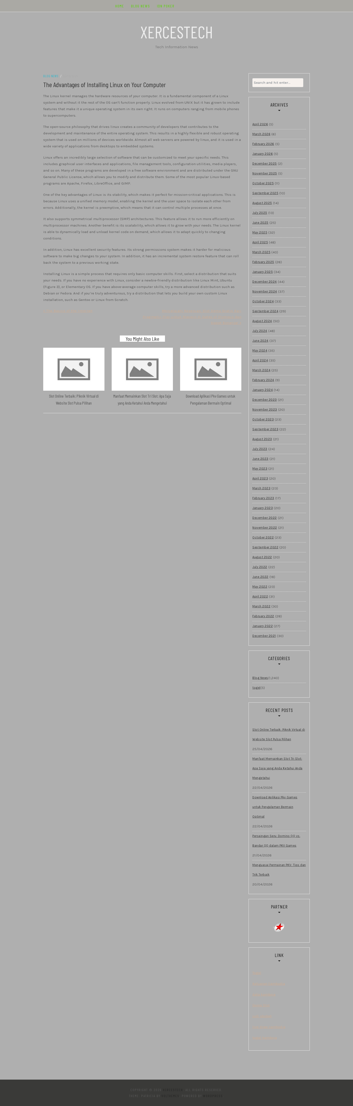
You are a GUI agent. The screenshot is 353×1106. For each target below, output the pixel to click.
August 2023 (262, 439)
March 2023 (261, 488)
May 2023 (259, 468)
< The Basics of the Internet (67, 311)
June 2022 (260, 577)
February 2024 (263, 380)
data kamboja (263, 994)
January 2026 (262, 153)
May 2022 (259, 586)
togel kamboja (264, 1037)
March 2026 (261, 134)
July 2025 (259, 213)
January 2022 (262, 626)
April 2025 (260, 242)
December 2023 (264, 399)
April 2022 (260, 596)
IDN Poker (166, 6)
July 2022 (259, 567)
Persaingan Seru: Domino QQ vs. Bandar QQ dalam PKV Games (276, 840)
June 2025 (260, 222)
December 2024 (264, 281)
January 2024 (262, 390)
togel (256, 687)
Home (119, 6)
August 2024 (262, 321)
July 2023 (259, 449)
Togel (256, 973)
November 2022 (264, 527)
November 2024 (264, 291)
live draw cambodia (268, 1027)
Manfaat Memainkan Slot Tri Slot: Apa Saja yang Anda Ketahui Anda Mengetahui (277, 768)
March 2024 (261, 370)
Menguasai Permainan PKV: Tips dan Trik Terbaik (279, 869)
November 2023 (264, 409)
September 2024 (265, 311)
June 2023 (260, 458)
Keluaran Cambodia (268, 983)
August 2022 (262, 557)
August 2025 (262, 203)
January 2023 (262, 508)
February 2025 (263, 262)
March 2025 (261, 252)
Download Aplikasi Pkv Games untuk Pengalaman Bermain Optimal (275, 806)
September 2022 (265, 547)
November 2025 (264, 173)
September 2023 (265, 429)
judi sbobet (262, 1016)
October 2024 (263, 301)
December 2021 (264, 636)
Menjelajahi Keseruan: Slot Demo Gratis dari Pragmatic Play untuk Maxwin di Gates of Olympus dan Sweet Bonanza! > (192, 317)
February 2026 (263, 144)
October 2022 (263, 537)
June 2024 (260, 340)
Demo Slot (261, 1005)
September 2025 (265, 193)
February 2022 (263, 616)
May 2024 (259, 350)
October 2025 (263, 183)
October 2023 (263, 419)
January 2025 (262, 272)
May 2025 (259, 232)
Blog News (140, 6)
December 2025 (264, 163)
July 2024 (259, 331)
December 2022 (264, 518)
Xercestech (176, 32)
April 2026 (260, 124)
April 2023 (260, 478)
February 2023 (263, 498)
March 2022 (261, 606)
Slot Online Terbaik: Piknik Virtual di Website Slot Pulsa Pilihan (278, 734)
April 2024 (260, 360)
